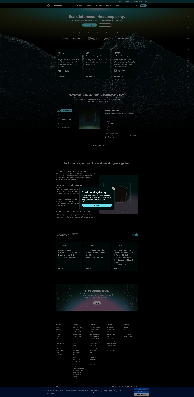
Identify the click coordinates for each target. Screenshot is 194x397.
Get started (97, 205)
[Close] (113, 188)
